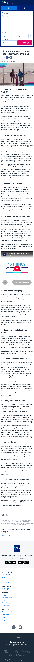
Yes (2, 535)
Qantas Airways (6, 605)
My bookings (6, 614)
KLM (3, 600)
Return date (20, 32)
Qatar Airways (6, 603)
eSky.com (14, 645)
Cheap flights (6, 574)
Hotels (4, 580)
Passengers (5, 39)
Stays (3, 577)
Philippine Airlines (7, 597)
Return (6, 13)
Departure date (6, 32)
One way (6, 16)
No (10, 535)
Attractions (5, 582)
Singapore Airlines (7, 595)
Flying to (4, 26)
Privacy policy (6, 617)
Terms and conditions (8, 612)
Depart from (5, 19)
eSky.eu (8, 645)
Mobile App (5, 589)
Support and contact (8, 620)
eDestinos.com (22, 645)
